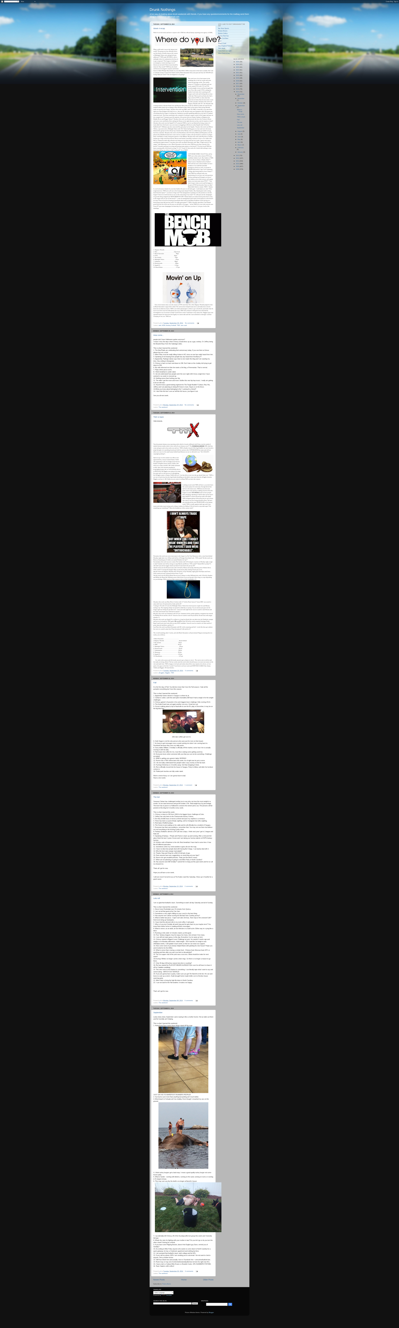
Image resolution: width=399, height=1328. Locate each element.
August (240, 131)
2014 (238, 92)
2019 (238, 78)
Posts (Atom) (166, 1284)
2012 (238, 158)
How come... (158, 335)
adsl (160, 325)
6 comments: (189, 1271)
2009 (238, 166)
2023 (238, 67)
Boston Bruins (222, 31)
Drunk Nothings (162, 9)
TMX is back (158, 417)
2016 (238, 86)
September (158, 1012)
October (240, 103)
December (241, 94)
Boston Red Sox (223, 36)
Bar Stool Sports (223, 28)
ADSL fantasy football (169, 325)
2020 (238, 75)
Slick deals (221, 48)
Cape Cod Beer (223, 38)
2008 (238, 169)
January (240, 152)
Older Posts (208, 1280)
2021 (238, 72)
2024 (238, 64)
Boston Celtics (223, 33)
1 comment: (189, 785)
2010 (238, 163)
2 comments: (189, 886)
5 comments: (189, 670)
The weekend (163, 407)
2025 (238, 62)
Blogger (211, 1312)
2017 (238, 83)
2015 (238, 89)
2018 (238, 81)
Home (184, 1280)
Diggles (167, 673)
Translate (169, 1295)
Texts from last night (225, 51)
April (239, 142)
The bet (156, 797)
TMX (178, 325)
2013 (238, 155)
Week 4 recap (159, 28)
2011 (237, 161)
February (241, 147)
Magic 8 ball (222, 43)
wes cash (184, 325)
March (240, 145)
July (239, 134)
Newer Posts (159, 1280)
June (239, 136)
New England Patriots (225, 46)
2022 (238, 70)
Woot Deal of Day (224, 53)
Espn (220, 41)
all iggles (161, 673)
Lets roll (156, 898)
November (241, 98)
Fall (154, 683)
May (239, 139)
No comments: (190, 323)
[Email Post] (197, 323)
